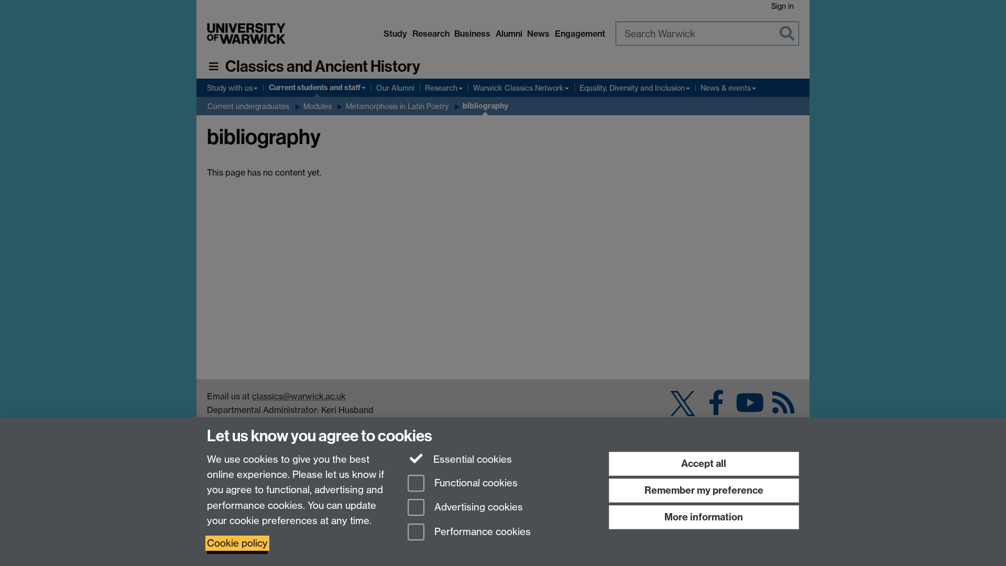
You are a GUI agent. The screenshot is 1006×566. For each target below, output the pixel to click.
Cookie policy (237, 543)
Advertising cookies (477, 508)
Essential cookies (471, 459)
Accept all (703, 464)
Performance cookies (481, 532)
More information (703, 517)
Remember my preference (703, 490)
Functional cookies (475, 483)
